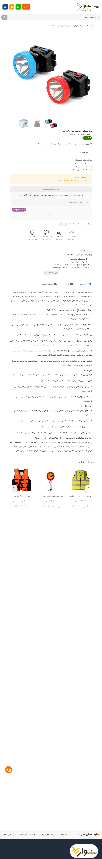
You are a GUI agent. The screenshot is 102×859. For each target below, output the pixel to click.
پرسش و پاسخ (47, 284)
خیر (61, 224)
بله (66, 224)
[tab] (86, 284)
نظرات (66, 284)
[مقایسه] (78, 506)
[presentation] (15, 74)
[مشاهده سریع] (83, 506)
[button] (11, 7)
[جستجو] (4, 17)
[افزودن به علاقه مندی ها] (73, 506)
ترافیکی (70, 144)
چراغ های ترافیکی (60, 144)
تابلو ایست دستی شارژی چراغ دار (51, 496)
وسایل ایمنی (50, 144)
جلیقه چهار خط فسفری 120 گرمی (80, 496)
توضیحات (84, 284)
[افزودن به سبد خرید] (88, 506)
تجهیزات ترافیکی (79, 26)
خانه (88, 26)
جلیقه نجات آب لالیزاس (21, 496)
